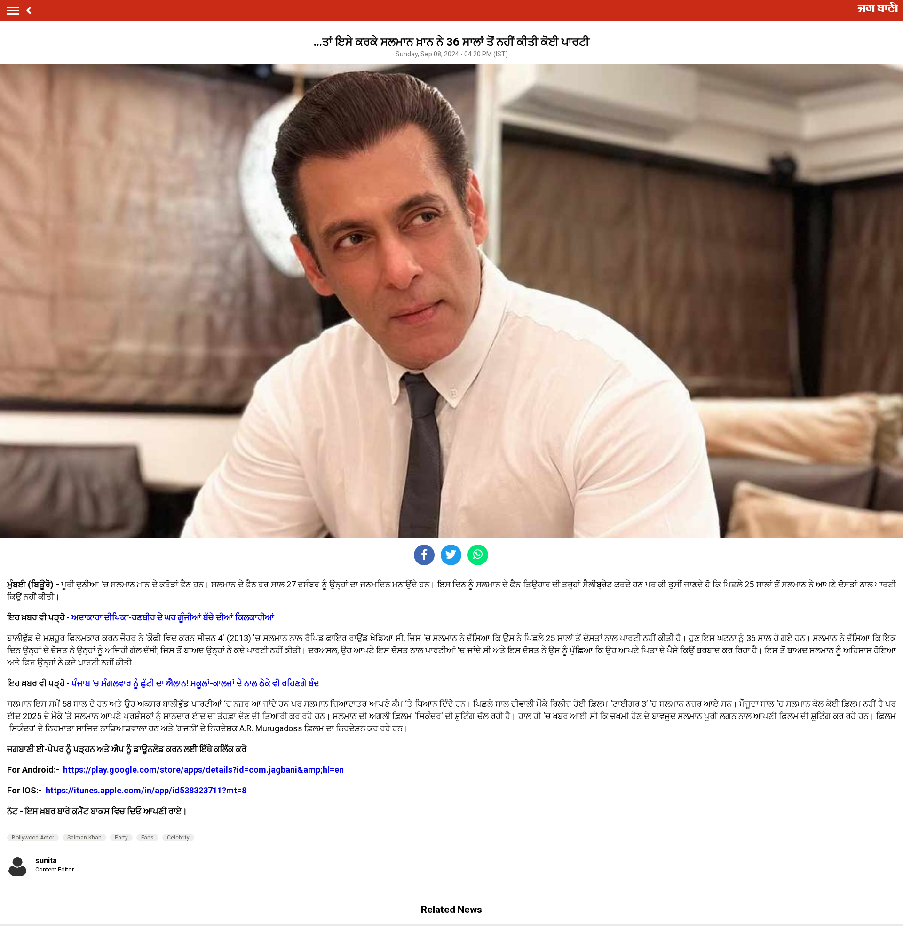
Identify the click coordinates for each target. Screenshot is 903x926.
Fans (147, 837)
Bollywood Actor (33, 837)
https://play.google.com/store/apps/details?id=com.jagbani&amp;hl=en (204, 770)
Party (121, 837)
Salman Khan (84, 837)
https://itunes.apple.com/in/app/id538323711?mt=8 (146, 790)
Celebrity (178, 837)
